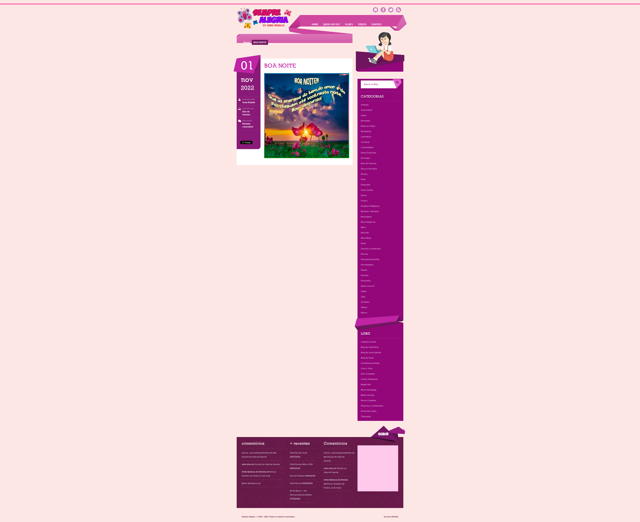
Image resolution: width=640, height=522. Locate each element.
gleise (244, 483)
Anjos (363, 115)
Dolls (363, 179)
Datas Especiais (368, 153)
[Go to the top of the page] (387, 434)
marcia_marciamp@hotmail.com (257, 453)
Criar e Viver (367, 368)
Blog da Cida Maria (370, 347)
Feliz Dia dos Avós (298, 453)
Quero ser (256, 483)
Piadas (364, 270)
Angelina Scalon (368, 342)
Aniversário (366, 110)
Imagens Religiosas (370, 206)
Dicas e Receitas (369, 169)
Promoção (366, 281)
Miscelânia (366, 238)
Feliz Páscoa (296, 483)
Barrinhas (365, 121)
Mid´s (363, 227)
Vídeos (362, 24)
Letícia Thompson (369, 379)
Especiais (365, 185)
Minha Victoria (367, 395)
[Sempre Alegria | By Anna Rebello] (264, 18)
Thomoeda (366, 416)
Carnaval (365, 142)
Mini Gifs (365, 233)
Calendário (366, 137)
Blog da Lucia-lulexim (371, 352)
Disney (364, 174)
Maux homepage (368, 390)
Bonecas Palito (368, 126)
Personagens (367, 265)
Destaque (365, 158)
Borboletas (366, 131)
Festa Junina (367, 190)
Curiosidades (367, 147)
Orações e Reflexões (371, 249)
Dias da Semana (368, 163)
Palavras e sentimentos (372, 406)
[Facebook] (383, 9)
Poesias (364, 275)
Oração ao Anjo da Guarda (267, 464)
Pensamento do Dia (370, 259)
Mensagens (366, 217)
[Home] (375, 9)
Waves (364, 313)
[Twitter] (391, 9)
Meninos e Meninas (370, 211)
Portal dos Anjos (368, 411)
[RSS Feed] (398, 9)
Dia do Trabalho (297, 476)
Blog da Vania (367, 358)
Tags (363, 297)
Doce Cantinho (368, 374)
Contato (376, 24)
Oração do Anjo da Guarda (254, 457)
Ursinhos (365, 302)
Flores (364, 195)
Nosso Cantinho (368, 400)
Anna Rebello (248, 102)
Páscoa (364, 254)
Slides (349, 24)
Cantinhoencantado (370, 363)
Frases (364, 201)
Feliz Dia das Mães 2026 (301, 464)
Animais (365, 105)
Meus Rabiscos (368, 222)
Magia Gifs (366, 384)
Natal (363, 243)
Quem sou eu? (331, 24)
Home (315, 24)
